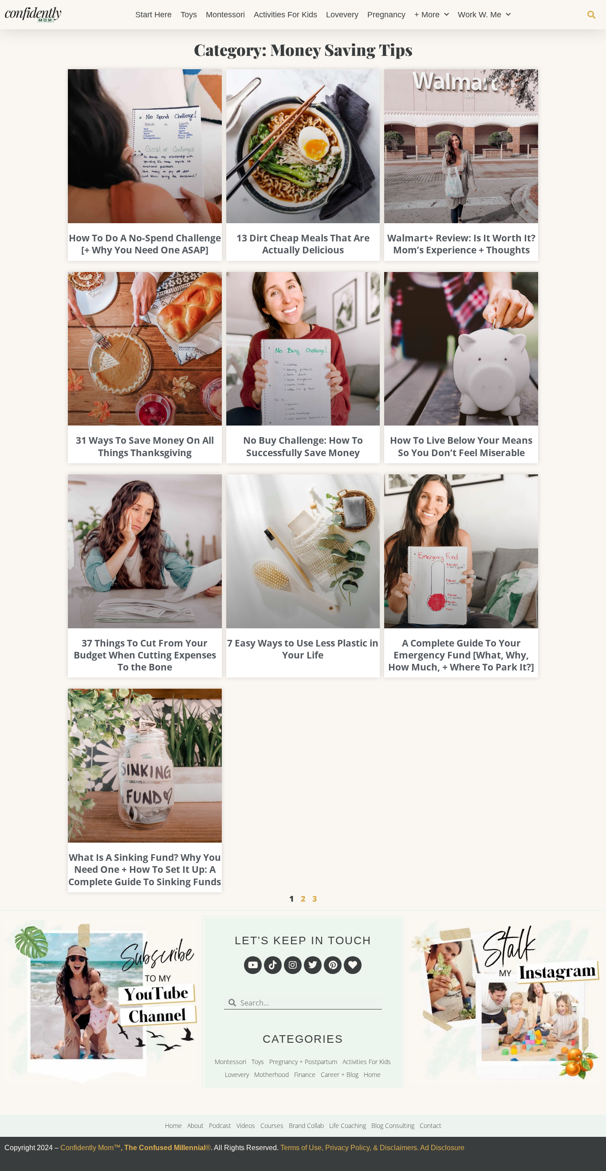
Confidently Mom (86, 1147)
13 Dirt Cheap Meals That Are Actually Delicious (303, 244)
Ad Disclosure (442, 1147)
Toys (189, 14)
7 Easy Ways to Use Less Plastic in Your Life (302, 649)
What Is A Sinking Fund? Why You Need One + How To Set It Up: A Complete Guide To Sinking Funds (144, 869)
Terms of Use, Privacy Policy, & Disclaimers (348, 1147)
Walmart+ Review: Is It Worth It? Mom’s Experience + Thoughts (461, 244)
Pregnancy (386, 14)
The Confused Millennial (164, 1147)
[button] (591, 15)
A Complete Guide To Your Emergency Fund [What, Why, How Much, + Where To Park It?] (461, 655)
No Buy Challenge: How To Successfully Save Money (303, 446)
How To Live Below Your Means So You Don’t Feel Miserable (461, 446)
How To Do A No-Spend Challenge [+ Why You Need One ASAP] (145, 244)
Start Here (153, 14)
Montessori (225, 14)
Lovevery (342, 14)
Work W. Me (479, 14)
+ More (427, 14)
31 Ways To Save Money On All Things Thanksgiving (145, 446)
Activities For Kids (285, 14)
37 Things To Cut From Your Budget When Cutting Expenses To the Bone (145, 655)
